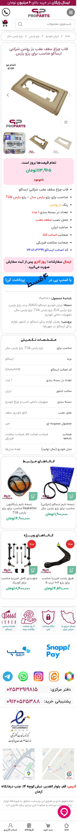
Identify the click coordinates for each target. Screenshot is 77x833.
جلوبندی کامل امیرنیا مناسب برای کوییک (19, 580)
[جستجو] (20, 24)
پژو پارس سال (15, 36)
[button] (69, 95)
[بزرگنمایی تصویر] (66, 122)
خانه (67, 36)
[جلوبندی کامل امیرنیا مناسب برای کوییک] (19, 556)
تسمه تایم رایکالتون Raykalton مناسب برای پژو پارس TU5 (19, 508)
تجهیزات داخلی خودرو (58, 315)
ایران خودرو (52, 36)
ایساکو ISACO (37, 305)
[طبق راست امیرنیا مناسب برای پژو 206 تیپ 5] (58, 556)
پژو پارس (34, 36)
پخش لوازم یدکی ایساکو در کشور (39, 322)
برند (24, 305)
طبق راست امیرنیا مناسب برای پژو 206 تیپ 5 (58, 580)
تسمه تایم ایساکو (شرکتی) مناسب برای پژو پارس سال (58, 506)
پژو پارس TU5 (43, 310)
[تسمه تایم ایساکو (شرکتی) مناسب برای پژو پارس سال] (58, 482)
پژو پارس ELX (63, 310)
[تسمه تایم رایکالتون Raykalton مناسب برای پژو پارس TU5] (19, 482)
